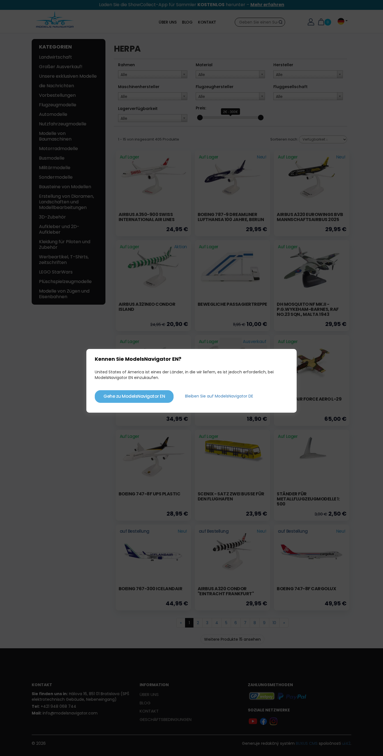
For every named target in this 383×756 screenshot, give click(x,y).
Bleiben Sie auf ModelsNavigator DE (219, 396)
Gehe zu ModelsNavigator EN (134, 396)
